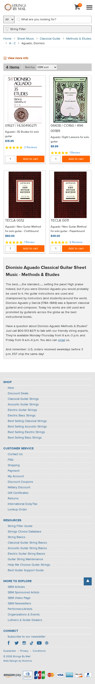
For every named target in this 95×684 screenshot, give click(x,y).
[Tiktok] (31, 643)
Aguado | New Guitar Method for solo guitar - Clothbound (23, 229)
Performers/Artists (20, 609)
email (61, 340)
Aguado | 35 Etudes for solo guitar (22, 134)
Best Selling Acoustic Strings (27, 426)
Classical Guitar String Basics (27, 542)
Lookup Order (17, 509)
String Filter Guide (20, 526)
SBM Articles (16, 586)
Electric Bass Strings (22, 415)
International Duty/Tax (22, 504)
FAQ (10, 459)
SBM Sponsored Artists (23, 592)
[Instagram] (24, 643)
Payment (13, 470)
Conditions (39, 651)
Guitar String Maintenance (25, 559)
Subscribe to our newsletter (27, 636)
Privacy (24, 651)
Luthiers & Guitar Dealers (25, 620)
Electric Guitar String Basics (26, 553)
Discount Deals (18, 393)
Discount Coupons (20, 481)
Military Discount (19, 487)
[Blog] (46, 643)
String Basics (16, 537)
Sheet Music (25, 38)
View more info (18, 58)
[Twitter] (16, 643)
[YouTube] (39, 643)
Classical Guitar (50, 38)
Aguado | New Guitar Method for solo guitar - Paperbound (68, 229)
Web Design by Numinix (17, 661)
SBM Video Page (19, 598)
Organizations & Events (24, 614)
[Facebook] (9, 643)
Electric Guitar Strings (22, 410)
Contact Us (15, 454)
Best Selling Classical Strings (27, 421)
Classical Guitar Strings (23, 398)
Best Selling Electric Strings (26, 432)
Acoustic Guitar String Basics (27, 548)
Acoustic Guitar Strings (23, 404)
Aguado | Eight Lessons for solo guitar (70, 139)
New (11, 387)
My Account (16, 476)
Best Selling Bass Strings (25, 437)
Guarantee (9, 651)
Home (7, 38)
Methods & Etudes (78, 38)
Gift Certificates (18, 492)
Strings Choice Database (24, 531)
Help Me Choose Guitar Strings (29, 564)
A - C (12, 43)
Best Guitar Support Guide (26, 570)
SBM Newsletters (19, 603)
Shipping (14, 465)
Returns (13, 498)
